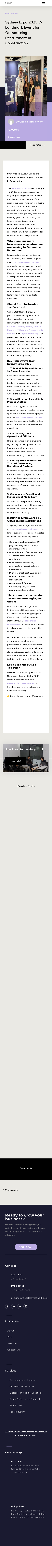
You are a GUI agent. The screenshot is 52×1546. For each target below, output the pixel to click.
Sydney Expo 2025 (20, 188)
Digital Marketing (30, 333)
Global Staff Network (31, 121)
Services (12, 1343)
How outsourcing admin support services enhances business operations (22, 1123)
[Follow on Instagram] (25, 1306)
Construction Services (22, 1386)
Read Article (36, 145)
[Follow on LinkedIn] (13, 1306)
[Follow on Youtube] (19, 1306)
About (10, 1330)
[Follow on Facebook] (7, 1306)
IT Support (22, 330)
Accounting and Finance (23, 1380)
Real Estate (16, 1405)
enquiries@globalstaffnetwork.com (29, 1297)
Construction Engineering (20, 326)
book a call (26, 1247)
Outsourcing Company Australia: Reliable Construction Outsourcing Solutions (23, 1062)
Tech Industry (17, 1411)
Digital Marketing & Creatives (26, 1392)
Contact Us (13, 1349)
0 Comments (14, 137)
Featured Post (12, 13)
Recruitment (21, 1014)
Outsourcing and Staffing (18, 843)
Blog (9, 1337)
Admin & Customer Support (19, 1134)
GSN (10, 839)
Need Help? (15, 761)
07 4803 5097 (18, 1278)
